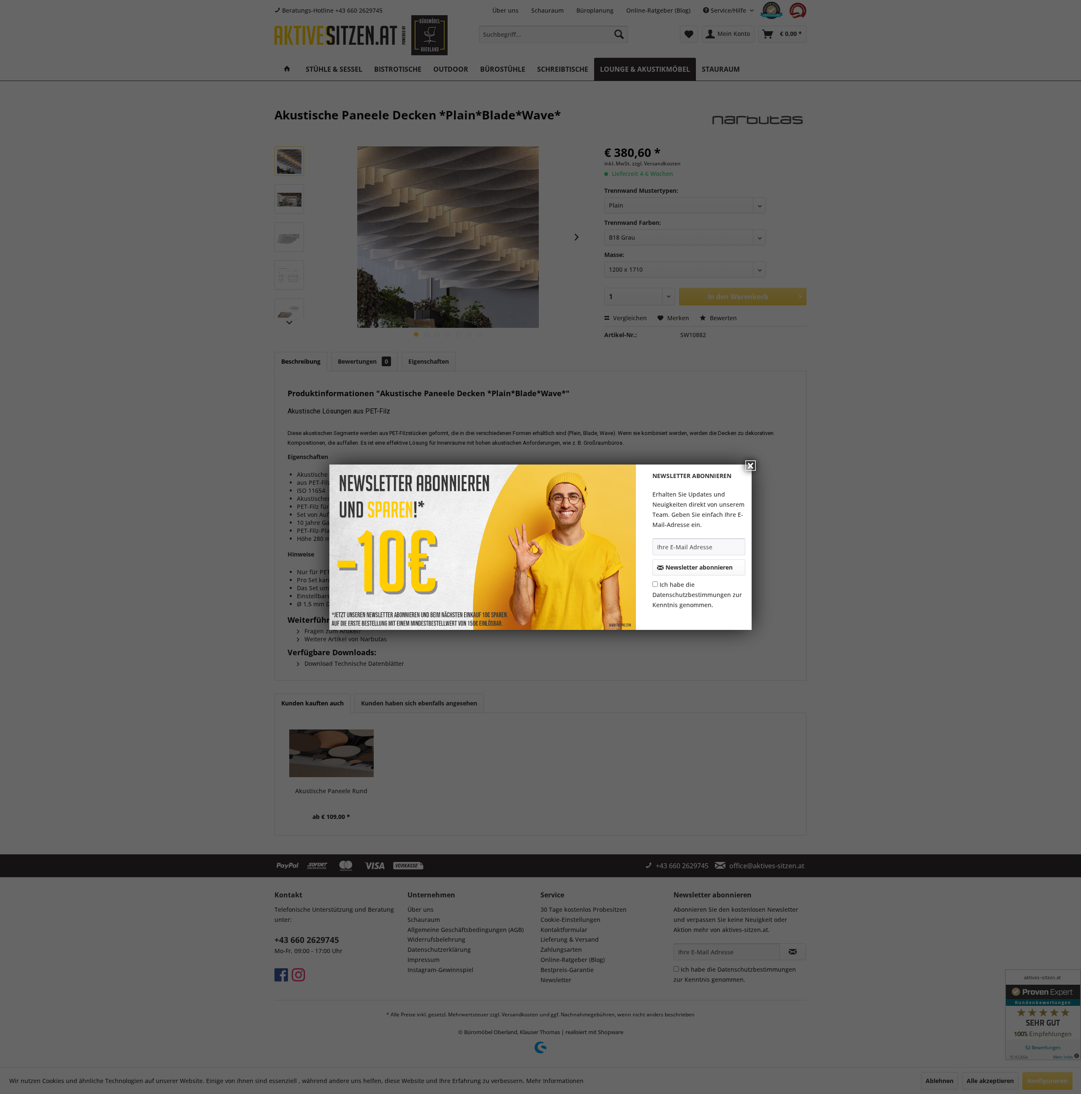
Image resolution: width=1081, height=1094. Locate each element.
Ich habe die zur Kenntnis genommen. (697, 595)
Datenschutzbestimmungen (691, 595)
